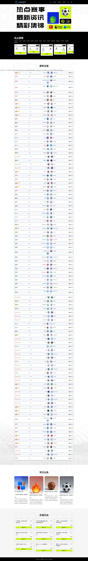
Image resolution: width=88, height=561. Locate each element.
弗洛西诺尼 (44, 213)
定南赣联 (44, 190)
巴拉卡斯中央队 (43, 243)
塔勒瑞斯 (44, 287)
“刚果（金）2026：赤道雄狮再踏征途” (41, 545)
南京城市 (54, 175)
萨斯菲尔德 (55, 279)
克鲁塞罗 (44, 160)
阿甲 (17, 239)
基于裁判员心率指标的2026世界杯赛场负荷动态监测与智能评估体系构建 (41, 503)
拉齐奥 (54, 323)
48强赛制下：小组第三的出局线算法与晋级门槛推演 (62, 522)
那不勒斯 (54, 145)
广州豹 (54, 92)
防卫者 (54, 247)
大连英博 (54, 186)
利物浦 (54, 205)
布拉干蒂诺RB (44, 224)
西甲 (17, 346)
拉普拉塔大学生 (55, 283)
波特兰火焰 (55, 391)
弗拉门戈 (54, 160)
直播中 (34, 51)
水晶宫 (54, 118)
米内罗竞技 (55, 152)
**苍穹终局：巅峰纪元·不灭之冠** (21, 544)
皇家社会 (54, 361)
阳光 (54, 164)
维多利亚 (44, 232)
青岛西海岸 (55, 414)
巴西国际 (44, 152)
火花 (46, 164)
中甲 (17, 76)
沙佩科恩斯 (44, 304)
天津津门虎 (55, 72)
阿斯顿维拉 (55, 194)
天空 (46, 312)
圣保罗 (54, 304)
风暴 (54, 297)
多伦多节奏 (55, 399)
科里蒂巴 (44, 308)
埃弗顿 (45, 118)
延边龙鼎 (54, 80)
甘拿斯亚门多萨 (55, 257)
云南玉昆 (54, 111)
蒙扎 (53, 137)
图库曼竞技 (44, 239)
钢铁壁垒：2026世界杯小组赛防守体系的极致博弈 (62, 545)
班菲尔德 (54, 272)
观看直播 (71, 72)
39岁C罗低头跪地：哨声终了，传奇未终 (35, 499)
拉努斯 (45, 268)
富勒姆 (45, 331)
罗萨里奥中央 (55, 287)
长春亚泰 (44, 179)
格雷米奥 (54, 224)
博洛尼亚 (44, 323)
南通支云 (44, 86)
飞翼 (46, 297)
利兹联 (54, 126)
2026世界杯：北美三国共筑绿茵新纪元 (35, 502)
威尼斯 (45, 209)
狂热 (54, 156)
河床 (45, 279)
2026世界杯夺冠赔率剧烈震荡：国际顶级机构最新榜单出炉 (42, 522)
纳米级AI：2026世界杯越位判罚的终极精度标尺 (22, 500)
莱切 (53, 209)
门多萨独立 (55, 264)
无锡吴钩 (54, 76)
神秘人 (55, 357)
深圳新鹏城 (44, 107)
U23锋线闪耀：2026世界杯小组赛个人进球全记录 (21, 522)
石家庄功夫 (55, 190)
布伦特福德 (44, 130)
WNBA (19, 156)
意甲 (17, 133)
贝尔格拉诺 (44, 247)
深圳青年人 (44, 175)
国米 (45, 137)
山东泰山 (54, 439)
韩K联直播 (16, 42)
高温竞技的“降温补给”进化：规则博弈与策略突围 (53, 491)
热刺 (53, 130)
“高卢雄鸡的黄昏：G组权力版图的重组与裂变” (61, 533)
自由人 (46, 156)
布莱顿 (45, 194)
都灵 (45, 220)
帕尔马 (45, 141)
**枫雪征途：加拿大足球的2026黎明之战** (21, 533)
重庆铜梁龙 (44, 186)
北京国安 (45, 111)
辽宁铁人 (45, 171)
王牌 (46, 399)
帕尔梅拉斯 (44, 228)
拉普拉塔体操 (44, 257)
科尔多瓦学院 (55, 239)
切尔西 (54, 331)
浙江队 (54, 107)
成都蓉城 (45, 103)
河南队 (54, 171)
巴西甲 (18, 152)
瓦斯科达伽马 (55, 228)
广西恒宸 (44, 96)
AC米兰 (54, 220)
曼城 (45, 198)
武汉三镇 (45, 72)
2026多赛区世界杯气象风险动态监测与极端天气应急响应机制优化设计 (56, 497)
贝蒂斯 (54, 346)
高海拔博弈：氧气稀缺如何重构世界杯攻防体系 (22, 503)
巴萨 (45, 372)
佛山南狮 (54, 179)
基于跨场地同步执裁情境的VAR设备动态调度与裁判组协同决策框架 (25, 501)
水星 (46, 357)
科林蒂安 (54, 308)
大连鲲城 (44, 76)
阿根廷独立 (44, 264)
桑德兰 (54, 122)
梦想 (54, 342)
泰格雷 (45, 291)
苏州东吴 (54, 96)
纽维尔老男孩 (44, 272)
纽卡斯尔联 (44, 205)
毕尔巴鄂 (54, 372)
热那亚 (45, 145)
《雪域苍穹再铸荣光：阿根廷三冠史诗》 (42, 533)
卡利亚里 (54, 141)
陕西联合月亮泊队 (46, 418)
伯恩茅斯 (54, 198)
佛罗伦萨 (54, 327)
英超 (17, 99)
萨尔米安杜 (44, 283)
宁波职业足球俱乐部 (46, 80)
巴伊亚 (54, 232)
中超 (19, 72)
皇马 (45, 361)
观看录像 (24, 527)
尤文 (53, 213)
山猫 (46, 338)
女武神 (55, 338)
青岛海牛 (45, 406)
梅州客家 (44, 92)
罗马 (45, 327)
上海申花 (54, 103)
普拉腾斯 (54, 243)
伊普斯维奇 (44, 122)
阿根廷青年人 (55, 268)
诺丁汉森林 (44, 126)
